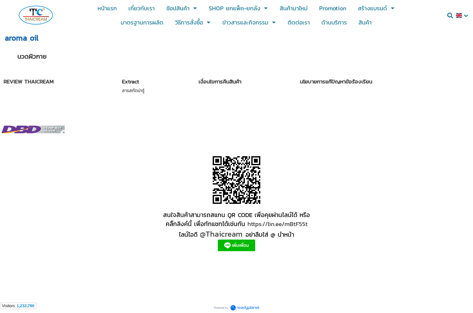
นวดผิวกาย (32, 56)
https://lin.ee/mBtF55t (277, 223)
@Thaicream (221, 234)
